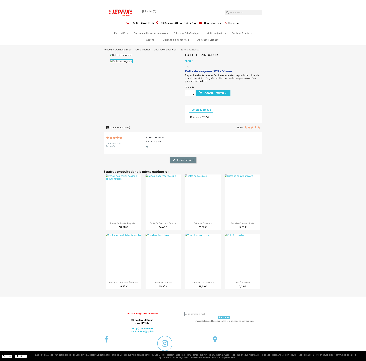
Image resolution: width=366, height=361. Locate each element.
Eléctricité (119, 33)
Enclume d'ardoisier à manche (123, 282)
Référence (195, 117)
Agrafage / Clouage (208, 39)
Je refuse (21, 356)
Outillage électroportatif (176, 39)
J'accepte (7, 356)
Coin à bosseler (242, 282)
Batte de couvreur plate (242, 223)
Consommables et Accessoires (151, 33)
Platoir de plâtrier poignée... (123, 223)
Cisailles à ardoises (163, 282)
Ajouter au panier (213, 92)
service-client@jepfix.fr (142, 331)
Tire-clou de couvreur (203, 282)
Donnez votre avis (185, 160)
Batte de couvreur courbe (163, 223)
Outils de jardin (215, 33)
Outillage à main (240, 33)
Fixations (149, 39)
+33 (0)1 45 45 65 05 (142, 23)
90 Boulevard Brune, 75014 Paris (179, 23)
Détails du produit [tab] (201, 109)
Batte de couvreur (203, 223)
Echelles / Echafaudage (186, 33)
